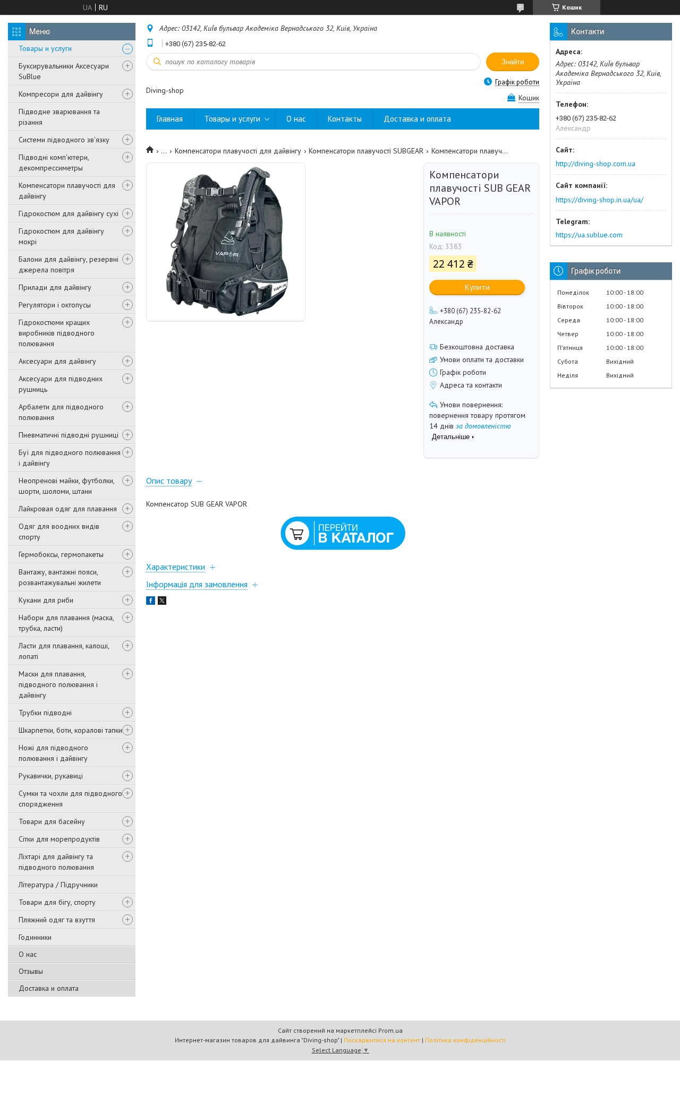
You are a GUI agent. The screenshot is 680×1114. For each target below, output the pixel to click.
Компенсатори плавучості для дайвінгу (67, 191)
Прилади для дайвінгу (55, 287)
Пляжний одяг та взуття (57, 919)
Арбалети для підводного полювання (61, 412)
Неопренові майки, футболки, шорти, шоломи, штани (66, 486)
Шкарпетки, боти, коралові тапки (70, 730)
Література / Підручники (58, 884)
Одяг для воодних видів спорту (59, 531)
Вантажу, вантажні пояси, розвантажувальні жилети (60, 577)
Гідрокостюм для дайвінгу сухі (68, 213)
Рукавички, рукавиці (51, 776)
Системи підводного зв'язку (64, 139)
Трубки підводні (45, 712)
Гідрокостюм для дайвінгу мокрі (61, 236)
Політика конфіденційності (465, 1040)
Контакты (345, 119)
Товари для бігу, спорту (57, 902)
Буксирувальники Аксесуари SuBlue (64, 71)
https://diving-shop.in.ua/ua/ (599, 199)
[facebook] (150, 602)
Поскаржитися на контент (382, 1040)
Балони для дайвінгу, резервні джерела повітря (68, 264)
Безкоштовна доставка (477, 346)
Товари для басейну (52, 821)
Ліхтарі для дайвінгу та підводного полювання (56, 862)
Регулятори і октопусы (55, 305)
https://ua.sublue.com (589, 234)
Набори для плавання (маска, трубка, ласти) (66, 623)
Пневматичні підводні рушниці (68, 435)
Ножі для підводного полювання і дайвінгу (53, 753)
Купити (477, 287)
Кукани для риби (46, 600)
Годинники (35, 937)
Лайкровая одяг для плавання (68, 508)
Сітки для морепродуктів (59, 839)
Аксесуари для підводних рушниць (61, 384)
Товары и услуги (45, 48)
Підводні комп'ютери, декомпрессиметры (54, 162)
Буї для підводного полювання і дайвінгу (70, 458)
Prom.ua (390, 1030)
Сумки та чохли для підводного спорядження (70, 799)
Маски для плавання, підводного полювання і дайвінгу (58, 684)
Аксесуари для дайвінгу (57, 361)
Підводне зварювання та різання (59, 117)
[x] (162, 602)
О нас (28, 954)
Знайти (513, 62)
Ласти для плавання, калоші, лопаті (64, 651)
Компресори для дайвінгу (61, 94)
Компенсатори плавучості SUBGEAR (366, 151)
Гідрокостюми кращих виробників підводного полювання (57, 333)
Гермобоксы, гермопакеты (61, 554)
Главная (170, 119)
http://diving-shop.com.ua (595, 163)
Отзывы (31, 971)
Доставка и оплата (49, 988)
